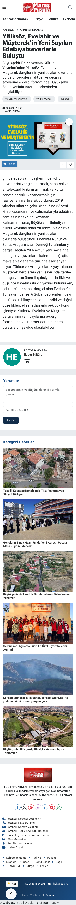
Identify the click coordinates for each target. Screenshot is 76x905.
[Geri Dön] (11, 893)
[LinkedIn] (45, 807)
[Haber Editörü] (12, 356)
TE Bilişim (47, 895)
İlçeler (44, 866)
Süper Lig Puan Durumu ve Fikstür (28, 835)
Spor (26, 862)
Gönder (11, 420)
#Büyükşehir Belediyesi (16, 99)
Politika (52, 19)
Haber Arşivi (15, 847)
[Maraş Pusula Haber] (37, 7)
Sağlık (59, 862)
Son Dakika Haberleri (21, 843)
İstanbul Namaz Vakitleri (23, 827)
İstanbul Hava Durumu (21, 822)
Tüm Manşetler (17, 839)
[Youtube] (52, 807)
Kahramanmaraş (15, 19)
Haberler (8, 29)
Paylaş (11, 164)
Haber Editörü (33, 354)
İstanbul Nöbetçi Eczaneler (24, 818)
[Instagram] (38, 807)
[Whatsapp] (59, 807)
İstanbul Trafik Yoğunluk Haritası (28, 831)
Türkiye (37, 19)
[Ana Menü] (4, 7)
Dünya (30, 866)
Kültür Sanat (42, 862)
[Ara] (70, 7)
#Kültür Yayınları (43, 99)
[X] (24, 807)
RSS (14, 883)
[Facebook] (18, 807)
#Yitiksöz (65, 99)
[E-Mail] (27, 362)
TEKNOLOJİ (13, 866)
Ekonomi (69, 19)
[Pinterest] (31, 807)
